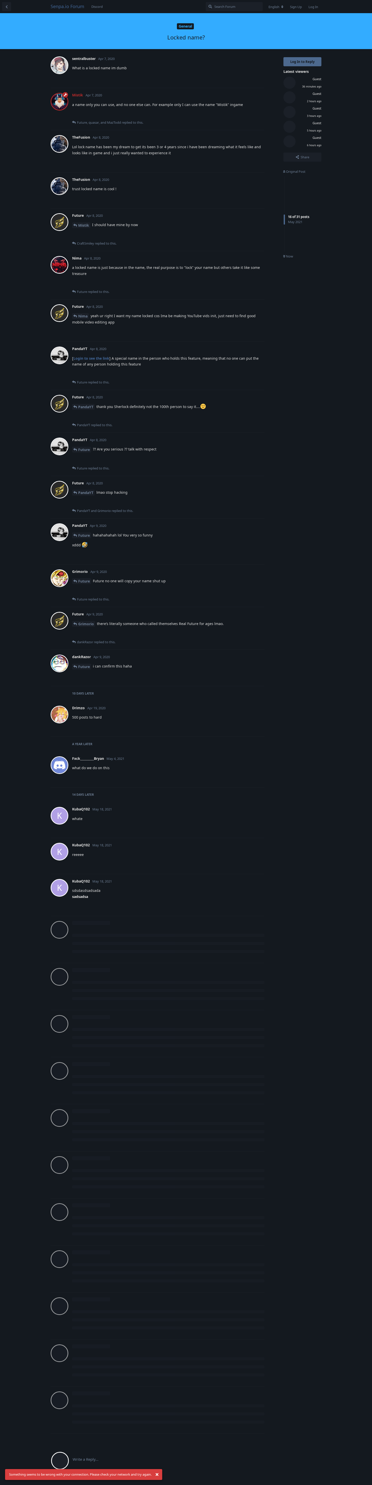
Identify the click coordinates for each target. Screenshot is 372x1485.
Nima (83, 316)
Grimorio (86, 623)
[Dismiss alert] (156, 1474)
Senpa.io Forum (67, 6)
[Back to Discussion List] (6, 6)
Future (84, 449)
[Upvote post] (224, 78)
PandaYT (85, 406)
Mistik (83, 225)
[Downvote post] (235, 78)
